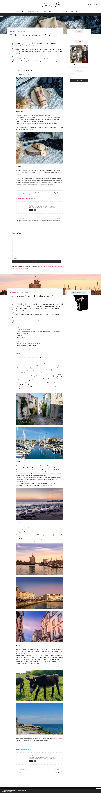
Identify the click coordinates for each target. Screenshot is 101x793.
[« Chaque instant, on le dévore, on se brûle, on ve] (85, 60)
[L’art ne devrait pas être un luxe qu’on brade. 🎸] (85, 54)
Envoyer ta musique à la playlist (72, 11)
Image (45, 11)
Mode (51, 11)
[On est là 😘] (73, 48)
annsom (13, 38)
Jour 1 (17, 318)
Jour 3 (17, 341)
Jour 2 (17, 327)
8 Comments (17, 228)
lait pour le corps (28, 198)
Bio (14, 31)
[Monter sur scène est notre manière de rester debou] (79, 60)
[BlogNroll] (50, 5)
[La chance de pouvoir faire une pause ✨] (79, 54)
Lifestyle (12, 292)
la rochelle (26, 749)
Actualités (20, 11)
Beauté (12, 31)
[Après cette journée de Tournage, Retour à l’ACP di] (73, 60)
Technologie (30, 11)
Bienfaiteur (29, 45)
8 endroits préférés (57, 738)
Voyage (16, 292)
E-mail (72, 73)
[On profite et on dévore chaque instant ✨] (85, 48)
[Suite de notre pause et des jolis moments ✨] (73, 54)
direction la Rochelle (35, 531)
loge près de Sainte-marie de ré (34, 527)
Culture (39, 11)
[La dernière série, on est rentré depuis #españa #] (79, 48)
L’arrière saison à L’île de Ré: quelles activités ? (31, 296)
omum (34, 198)
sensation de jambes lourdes (23, 195)
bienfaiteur (21, 198)
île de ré (20, 749)
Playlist (57, 11)
